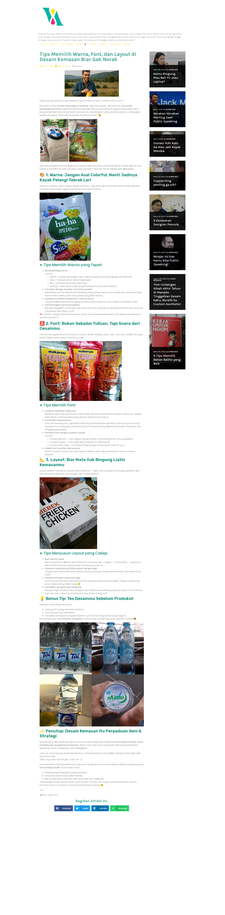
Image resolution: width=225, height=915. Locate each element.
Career (93, 44)
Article (79, 44)
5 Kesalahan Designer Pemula (166, 222)
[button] (63, 808)
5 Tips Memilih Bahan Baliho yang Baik (167, 359)
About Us (54, 44)
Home (43, 44)
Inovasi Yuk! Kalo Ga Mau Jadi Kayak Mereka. (167, 147)
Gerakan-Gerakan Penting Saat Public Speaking (166, 117)
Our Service (67, 44)
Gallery (103, 44)
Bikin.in (127, 44)
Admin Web (173, 70)
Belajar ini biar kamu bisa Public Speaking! (166, 260)
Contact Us (115, 44)
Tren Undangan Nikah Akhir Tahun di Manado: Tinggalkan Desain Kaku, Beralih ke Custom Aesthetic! (167, 294)
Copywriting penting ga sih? (164, 183)
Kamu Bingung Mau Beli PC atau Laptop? (165, 77)
